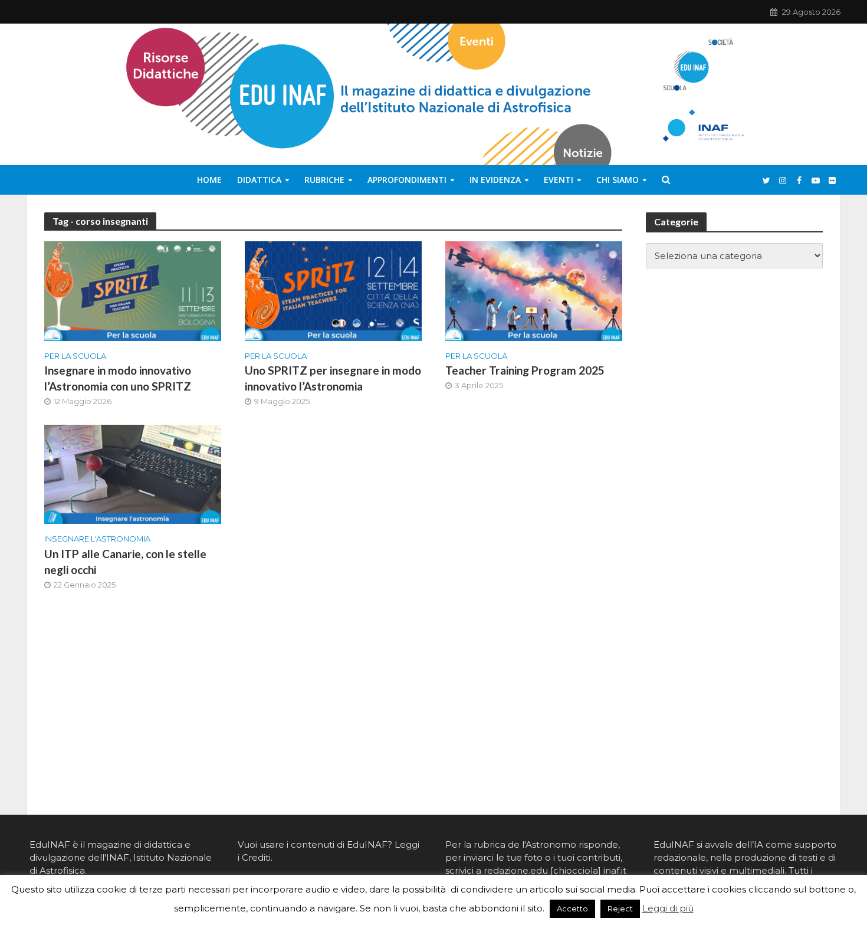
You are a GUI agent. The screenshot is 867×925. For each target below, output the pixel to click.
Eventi (558, 179)
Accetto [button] (572, 908)
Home (209, 179)
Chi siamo (617, 179)
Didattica (259, 179)
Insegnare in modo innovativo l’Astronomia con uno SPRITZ (117, 378)
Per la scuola (75, 355)
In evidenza (495, 179)
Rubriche (324, 179)
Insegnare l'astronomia (97, 538)
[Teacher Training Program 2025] (533, 290)
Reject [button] (620, 908)
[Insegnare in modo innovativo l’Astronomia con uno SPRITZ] (132, 290)
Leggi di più (668, 908)
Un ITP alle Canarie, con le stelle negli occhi (125, 561)
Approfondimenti (406, 179)
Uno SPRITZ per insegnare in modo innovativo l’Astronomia (333, 378)
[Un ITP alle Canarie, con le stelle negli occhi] (132, 473)
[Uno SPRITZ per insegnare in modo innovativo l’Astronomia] (333, 290)
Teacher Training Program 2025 (525, 370)
